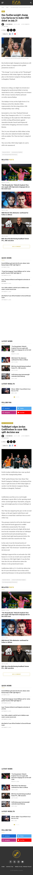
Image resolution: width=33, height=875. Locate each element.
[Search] (30, 2)
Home (3, 866)
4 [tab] (18, 397)
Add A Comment (16, 246)
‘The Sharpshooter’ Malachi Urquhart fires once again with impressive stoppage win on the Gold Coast (16, 187)
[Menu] (3, 2)
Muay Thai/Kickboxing (7, 423)
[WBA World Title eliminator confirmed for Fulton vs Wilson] (16, 200)
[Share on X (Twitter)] (11, 30)
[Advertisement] (16, 320)
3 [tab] (17, 397)
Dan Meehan (9, 24)
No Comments (26, 24)
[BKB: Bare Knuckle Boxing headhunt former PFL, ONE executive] (16, 226)
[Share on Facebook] (8, 30)
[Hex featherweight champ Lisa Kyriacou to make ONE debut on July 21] (16, 47)
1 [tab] (14, 397)
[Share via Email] (14, 30)
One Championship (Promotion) (9, 154)
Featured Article (6, 152)
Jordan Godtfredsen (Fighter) (19, 579)
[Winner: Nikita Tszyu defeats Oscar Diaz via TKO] (6, 391)
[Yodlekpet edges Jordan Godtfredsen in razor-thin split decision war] (16, 459)
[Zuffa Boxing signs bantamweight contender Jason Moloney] (6, 376)
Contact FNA (9, 866)
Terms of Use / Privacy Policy (23, 866)
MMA (3, 11)
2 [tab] (15, 397)
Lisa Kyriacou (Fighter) (17, 152)
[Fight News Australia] (16, 2)
